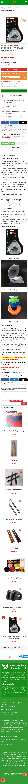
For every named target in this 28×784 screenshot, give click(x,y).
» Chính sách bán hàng (17, 776)
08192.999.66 (6, 116)
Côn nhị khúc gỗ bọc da (14, 489)
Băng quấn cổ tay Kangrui (14, 578)
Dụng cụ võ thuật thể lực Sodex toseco (9, 86)
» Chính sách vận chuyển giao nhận (14, 774)
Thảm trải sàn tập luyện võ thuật (14, 431)
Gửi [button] (24, 77)
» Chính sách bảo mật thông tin (16, 773)
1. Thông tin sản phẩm (8, 151)
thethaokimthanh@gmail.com (17, 116)
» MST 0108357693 (5, 773)
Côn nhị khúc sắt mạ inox (14, 519)
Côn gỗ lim (14, 460)
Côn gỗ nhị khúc (14, 548)
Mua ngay (14, 69)
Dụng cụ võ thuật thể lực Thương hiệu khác (10, 83)
